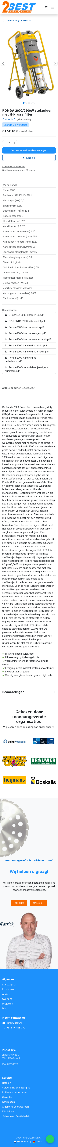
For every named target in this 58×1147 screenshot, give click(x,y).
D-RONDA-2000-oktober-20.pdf (26, 315)
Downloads (8, 1102)
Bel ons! (19, 903)
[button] (3, 63)
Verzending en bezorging (16, 1087)
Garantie (7, 1097)
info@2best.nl (14, 1022)
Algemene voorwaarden (15, 1106)
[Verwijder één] (4, 143)
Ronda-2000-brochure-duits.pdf (26, 327)
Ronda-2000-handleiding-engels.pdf (28, 351)
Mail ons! (38, 903)
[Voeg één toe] (14, 143)
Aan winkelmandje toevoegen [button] (31, 150)
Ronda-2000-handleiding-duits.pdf (27, 345)
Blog (4, 1008)
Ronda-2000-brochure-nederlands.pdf (29, 339)
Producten (8, 989)
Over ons (7, 998)
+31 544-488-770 (16, 1027)
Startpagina (8, 984)
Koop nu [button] (30, 157)
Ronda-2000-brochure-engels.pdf (27, 333)
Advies (6, 994)
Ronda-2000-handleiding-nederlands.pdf (21, 359)
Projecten (7, 1003)
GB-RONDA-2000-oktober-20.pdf (26, 321)
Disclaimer (8, 1111)
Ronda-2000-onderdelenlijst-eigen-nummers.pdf (26, 369)
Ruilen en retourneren (14, 1092)
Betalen (6, 1082)
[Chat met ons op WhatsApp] (50, 1139)
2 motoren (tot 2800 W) (18, 20)
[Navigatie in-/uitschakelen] (52, 7)
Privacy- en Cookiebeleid (16, 1116)
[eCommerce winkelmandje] (46, 7)
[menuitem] (21, 1141)
